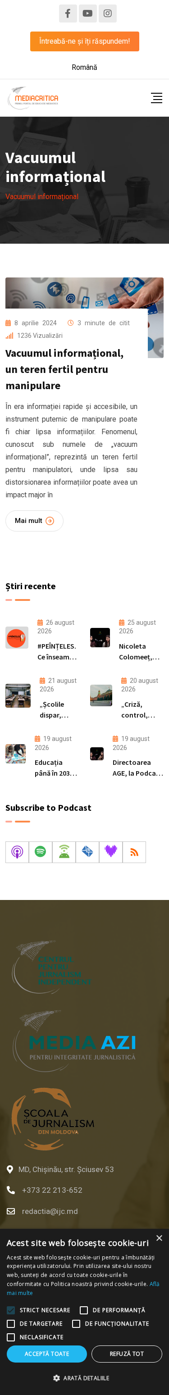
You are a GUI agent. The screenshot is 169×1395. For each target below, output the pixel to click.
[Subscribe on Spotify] (40, 852)
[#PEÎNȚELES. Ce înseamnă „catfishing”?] (16, 638)
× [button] (158, 1238)
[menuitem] (84, 67)
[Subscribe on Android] (64, 852)
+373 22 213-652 (52, 1190)
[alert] (84, 1312)
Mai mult (28, 521)
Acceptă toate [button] (47, 1354)
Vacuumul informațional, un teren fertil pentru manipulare (64, 369)
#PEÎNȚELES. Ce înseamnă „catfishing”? (58, 656)
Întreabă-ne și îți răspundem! (84, 41)
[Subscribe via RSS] (134, 852)
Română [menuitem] (84, 67)
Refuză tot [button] (127, 1354)
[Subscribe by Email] (87, 852)
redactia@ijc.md (50, 1211)
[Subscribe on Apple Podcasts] (17, 852)
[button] (84, 1378)
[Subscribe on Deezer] (111, 852)
